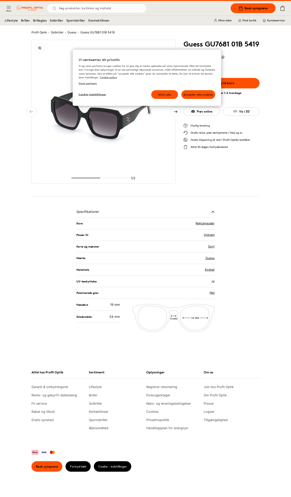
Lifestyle (11, 20)
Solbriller (56, 20)
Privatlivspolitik (157, 420)
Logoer (209, 412)
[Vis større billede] (40, 48)
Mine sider (225, 20)
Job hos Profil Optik (219, 387)
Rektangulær (205, 223)
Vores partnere (88, 83)
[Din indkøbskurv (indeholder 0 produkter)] (282, 8)
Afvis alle (164, 94)
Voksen (209, 235)
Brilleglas (40, 20)
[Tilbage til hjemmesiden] (30, 8)
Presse (209, 403)
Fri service (39, 403)
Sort (211, 246)
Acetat (210, 270)
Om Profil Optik (215, 395)
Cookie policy (108, 77)
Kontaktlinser (98, 20)
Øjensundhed (98, 428)
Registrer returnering (161, 387)
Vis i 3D (244, 111)
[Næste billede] (175, 112)
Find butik (249, 20)
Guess (210, 258)
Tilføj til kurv (224, 83)
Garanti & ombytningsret (49, 387)
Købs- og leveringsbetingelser (168, 403)
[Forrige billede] (31, 112)
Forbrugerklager (158, 395)
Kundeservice (276, 20)
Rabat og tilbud (43, 412)
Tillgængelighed (216, 420)
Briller (25, 20)
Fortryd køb (78, 466)
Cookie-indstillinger (92, 94)
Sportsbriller (75, 20)
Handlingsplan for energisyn (167, 428)
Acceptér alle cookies (198, 94)
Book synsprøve (256, 8)
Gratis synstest (42, 420)
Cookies (152, 412)
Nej (212, 293)
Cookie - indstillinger (112, 466)
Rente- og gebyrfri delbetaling (54, 395)
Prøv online (204, 111)
